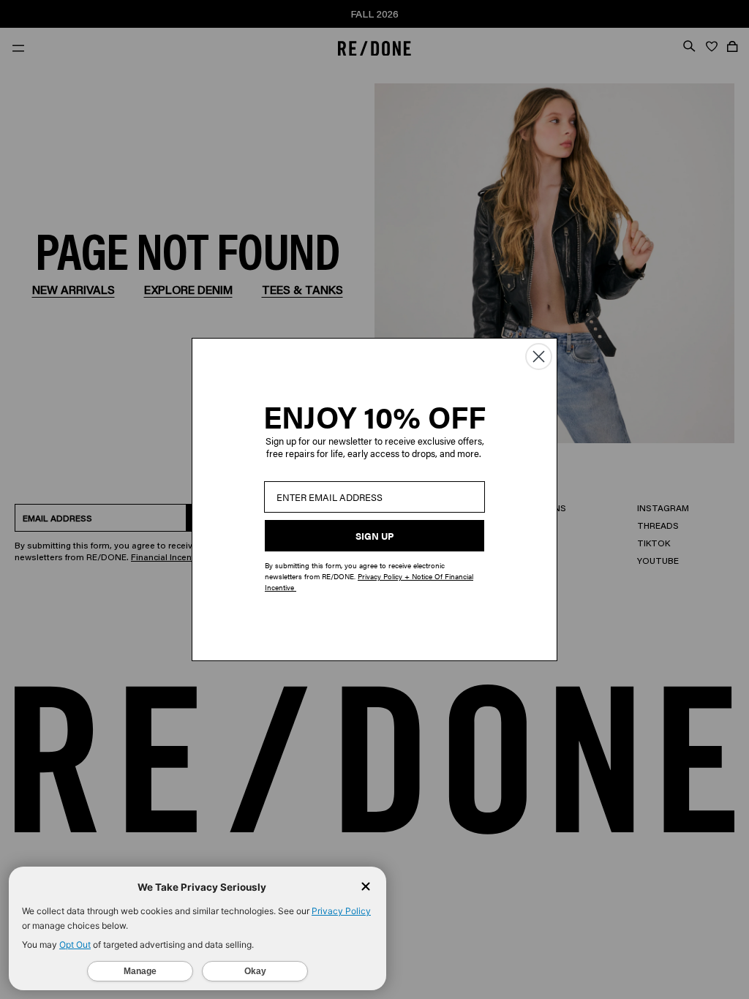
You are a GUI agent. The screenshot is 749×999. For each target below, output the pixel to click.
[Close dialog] (539, 356)
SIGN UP (374, 536)
